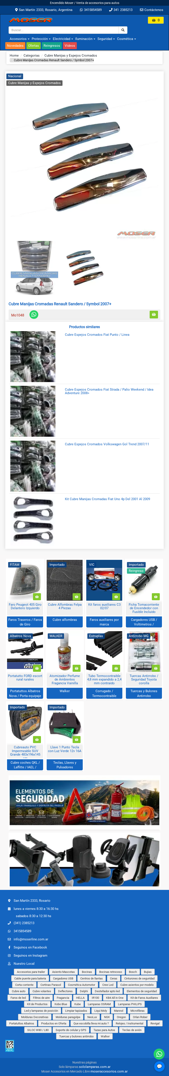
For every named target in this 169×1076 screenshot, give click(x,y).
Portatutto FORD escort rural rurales (25, 678)
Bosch (133, 972)
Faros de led (18, 997)
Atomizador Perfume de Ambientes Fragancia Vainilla (65, 679)
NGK (107, 1017)
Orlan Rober (140, 1017)
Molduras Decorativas (34, 1017)
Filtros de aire (41, 997)
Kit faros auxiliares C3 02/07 (104, 606)
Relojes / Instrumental (129, 1023)
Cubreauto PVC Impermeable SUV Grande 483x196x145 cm (25, 752)
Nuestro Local (24, 964)
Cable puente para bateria (30, 978)
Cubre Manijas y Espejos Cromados (70, 55)
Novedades (15, 46)
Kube (77, 1004)
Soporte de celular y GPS (71, 1030)
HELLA (80, 997)
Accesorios (18, 39)
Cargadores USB (63, 978)
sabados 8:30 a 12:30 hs (33, 916)
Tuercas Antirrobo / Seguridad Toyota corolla (144, 679)
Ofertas (33, 46)
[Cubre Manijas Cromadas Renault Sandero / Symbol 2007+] (84, 157)
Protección (40, 39)
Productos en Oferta (53, 1023)
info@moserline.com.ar (31, 939)
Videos (70, 46)
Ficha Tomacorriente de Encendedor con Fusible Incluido (144, 608)
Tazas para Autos (104, 1030)
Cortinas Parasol (50, 984)
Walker (65, 691)
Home (14, 55)
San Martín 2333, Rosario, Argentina (45, 10)
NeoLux (92, 1017)
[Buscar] (123, 30)
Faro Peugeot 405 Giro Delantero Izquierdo (25, 606)
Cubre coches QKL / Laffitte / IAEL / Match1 (25, 767)
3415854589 (92, 10)
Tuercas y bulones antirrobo (76, 1036)
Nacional (14, 76)
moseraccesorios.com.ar (109, 1071)
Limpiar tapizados (76, 1010)
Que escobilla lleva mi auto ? (91, 1023)
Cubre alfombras (65, 620)
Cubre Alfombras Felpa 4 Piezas (65, 606)
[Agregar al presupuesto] (154, 314)
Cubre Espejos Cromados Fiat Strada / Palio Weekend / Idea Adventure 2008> (109, 391)
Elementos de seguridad (142, 991)
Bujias (148, 972)
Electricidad (61, 39)
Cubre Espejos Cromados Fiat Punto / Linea (97, 335)
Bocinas (87, 972)
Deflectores (65, 991)
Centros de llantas (91, 978)
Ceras (113, 978)
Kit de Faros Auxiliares (144, 997)
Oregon (121, 1017)
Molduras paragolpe (68, 1017)
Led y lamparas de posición (41, 1010)
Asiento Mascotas (63, 972)
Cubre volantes (42, 991)
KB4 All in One (114, 997)
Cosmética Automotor (81, 984)
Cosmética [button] (125, 39)
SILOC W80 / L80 (38, 1030)
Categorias (32, 55)
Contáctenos (153, 10)
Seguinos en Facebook (30, 947)
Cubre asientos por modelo (137, 984)
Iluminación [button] (83, 39)
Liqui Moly (100, 1010)
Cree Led (107, 984)
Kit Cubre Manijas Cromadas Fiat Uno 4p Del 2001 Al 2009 (107, 499)
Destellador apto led (107, 991)
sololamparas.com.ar (94, 1067)
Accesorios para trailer (31, 972)
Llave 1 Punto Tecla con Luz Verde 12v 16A (64, 749)
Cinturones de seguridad (139, 978)
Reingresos (52, 46)
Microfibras (137, 1010)
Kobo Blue (61, 1004)
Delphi (84, 991)
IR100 (95, 997)
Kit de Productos (37, 1004)
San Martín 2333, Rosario (32, 901)
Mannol (118, 1010)
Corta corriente (24, 984)
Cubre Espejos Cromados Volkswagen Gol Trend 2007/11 (107, 444)
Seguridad (104, 39)
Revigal (155, 1023)
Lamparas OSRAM (99, 1004)
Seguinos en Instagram (30, 955)
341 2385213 (122, 10)
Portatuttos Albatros (21, 1023)
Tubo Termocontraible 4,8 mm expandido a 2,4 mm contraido (104, 679)
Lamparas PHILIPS (130, 1004)
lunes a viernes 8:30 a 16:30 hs (36, 909)
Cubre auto (18, 991)
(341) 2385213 (24, 923)
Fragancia (63, 997)
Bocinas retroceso (110, 972)
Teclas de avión (131, 1030)
